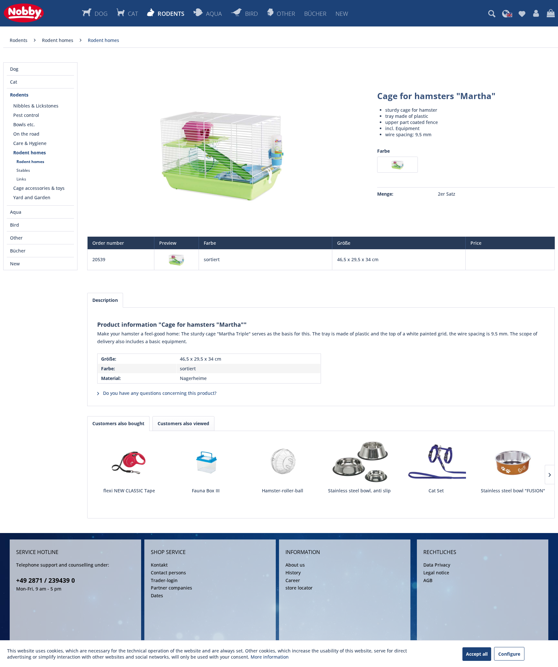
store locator (299, 588)
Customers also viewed (183, 423)
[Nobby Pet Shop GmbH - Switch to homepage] (23, 13)
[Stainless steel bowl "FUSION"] (512, 461)
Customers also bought (118, 423)
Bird (14, 225)
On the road (26, 134)
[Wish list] (522, 13)
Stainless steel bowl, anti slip (359, 490)
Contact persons (168, 573)
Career (292, 580)
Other (16, 238)
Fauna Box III (206, 490)
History (293, 573)
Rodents (19, 95)
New (15, 264)
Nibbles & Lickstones (35, 106)
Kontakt (159, 565)
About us (295, 565)
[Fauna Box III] (206, 461)
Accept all (477, 654)
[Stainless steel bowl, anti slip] (359, 461)
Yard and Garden (31, 197)
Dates (157, 595)
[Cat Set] (436, 461)
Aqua (15, 212)
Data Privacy (436, 565)
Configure (509, 654)
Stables (23, 170)
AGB (427, 580)
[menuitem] (492, 13)
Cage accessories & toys (39, 188)
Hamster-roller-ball (282, 490)
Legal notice (436, 573)
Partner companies (171, 588)
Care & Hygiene (29, 143)
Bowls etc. (24, 124)
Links (21, 179)
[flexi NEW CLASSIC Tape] (129, 461)
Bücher (18, 251)
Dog (14, 69)
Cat (13, 82)
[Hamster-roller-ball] (282, 461)
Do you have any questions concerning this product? (159, 393)
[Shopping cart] (550, 13)
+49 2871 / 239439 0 (45, 580)
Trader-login (164, 580)
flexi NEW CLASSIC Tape (129, 490)
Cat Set (436, 490)
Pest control (26, 115)
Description (105, 300)
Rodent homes (29, 152)
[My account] (536, 13)
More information (270, 657)
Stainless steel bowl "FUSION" (513, 490)
